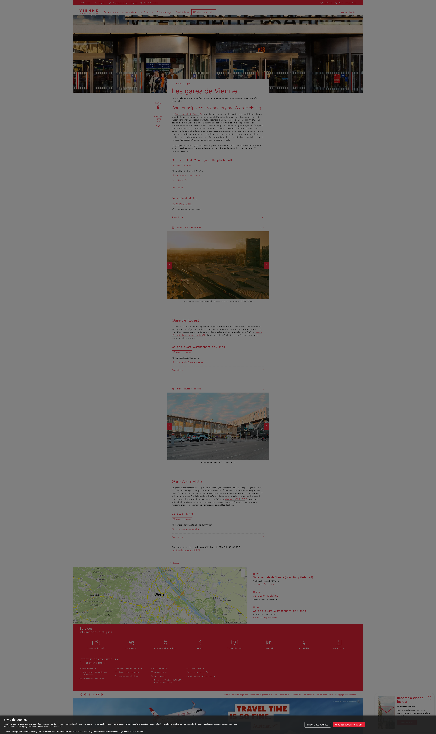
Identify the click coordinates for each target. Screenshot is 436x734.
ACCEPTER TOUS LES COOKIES (349, 725)
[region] (218, 725)
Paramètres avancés (317, 725)
